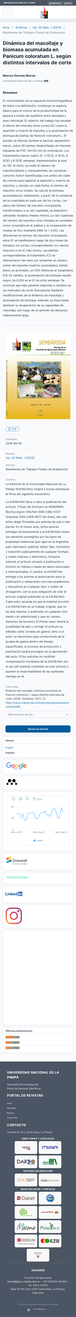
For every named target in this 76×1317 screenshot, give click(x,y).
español (9, 752)
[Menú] (8, 12)
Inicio (6, 27)
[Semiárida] (44, 12)
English (9, 747)
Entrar (69, 3)
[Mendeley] (11, 785)
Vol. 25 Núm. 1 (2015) (47, 27)
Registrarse (56, 3)
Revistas (11, 1108)
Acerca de (12, 1117)
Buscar (10, 1113)
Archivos (21, 27)
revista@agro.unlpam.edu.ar (23, 1281)
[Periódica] (50, 1226)
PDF (14, 429)
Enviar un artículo (38, 729)
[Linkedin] (14, 898)
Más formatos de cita (20, 714)
